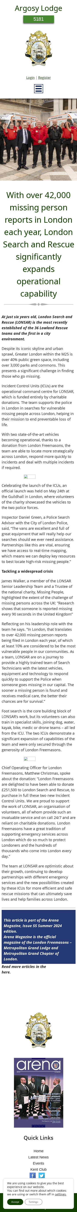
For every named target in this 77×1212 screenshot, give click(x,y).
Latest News (38, 1157)
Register (44, 77)
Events (38, 1163)
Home (39, 1151)
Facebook (33, 1176)
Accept (15, 1202)
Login (30, 77)
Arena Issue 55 (60, 966)
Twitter (42, 1176)
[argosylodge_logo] (39, 49)
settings (60, 1194)
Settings (33, 1202)
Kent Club (38, 1169)
